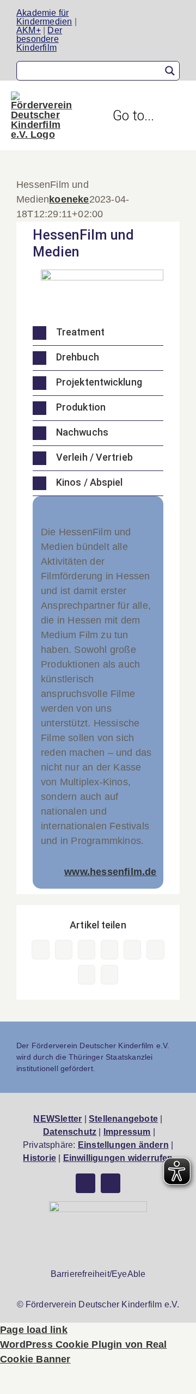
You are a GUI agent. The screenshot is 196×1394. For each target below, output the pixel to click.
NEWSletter (57, 1118)
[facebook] (85, 1183)
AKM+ (28, 30)
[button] (98, 333)
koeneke (69, 199)
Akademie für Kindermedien (44, 17)
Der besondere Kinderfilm (39, 39)
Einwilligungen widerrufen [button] (118, 1158)
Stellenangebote (123, 1118)
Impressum (127, 1131)
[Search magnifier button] (170, 71)
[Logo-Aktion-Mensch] (98, 1206)
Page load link (34, 1329)
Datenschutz (69, 1131)
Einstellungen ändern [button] (123, 1145)
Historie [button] (39, 1158)
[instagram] (110, 1183)
